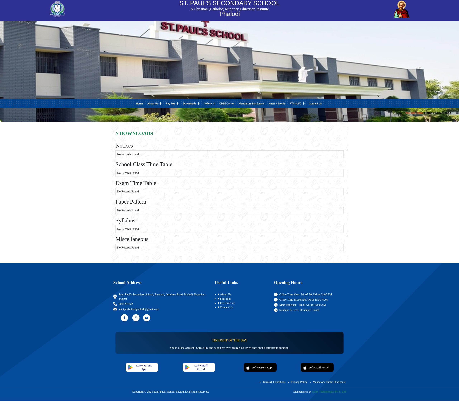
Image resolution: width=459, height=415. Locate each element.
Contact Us (315, 103)
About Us (153, 103)
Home (139, 103)
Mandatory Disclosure (251, 103)
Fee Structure (227, 303)
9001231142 (126, 303)
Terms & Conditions (273, 381)
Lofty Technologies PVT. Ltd (329, 391)
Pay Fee (171, 103)
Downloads (190, 103)
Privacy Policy (299, 381)
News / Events (277, 103)
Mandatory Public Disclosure (329, 381)
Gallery (208, 103)
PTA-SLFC (296, 103)
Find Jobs (225, 298)
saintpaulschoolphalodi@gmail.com (139, 309)
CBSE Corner (226, 103)
